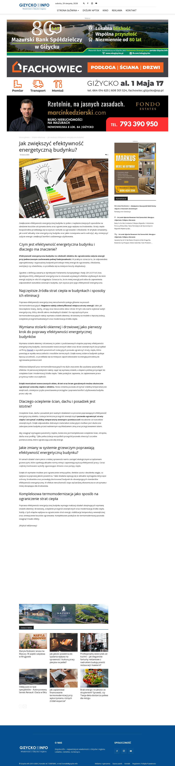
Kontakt (131, 10)
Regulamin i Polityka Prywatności (144, 764)
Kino (105, 10)
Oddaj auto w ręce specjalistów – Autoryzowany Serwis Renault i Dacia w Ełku (33, 689)
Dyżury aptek (91, 10)
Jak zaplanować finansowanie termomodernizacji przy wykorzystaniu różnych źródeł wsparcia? (61, 695)
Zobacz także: (26, 628)
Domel (30, 350)
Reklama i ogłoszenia (102, 764)
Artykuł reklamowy (38, 137)
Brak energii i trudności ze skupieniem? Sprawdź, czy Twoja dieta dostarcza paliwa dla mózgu (94, 694)
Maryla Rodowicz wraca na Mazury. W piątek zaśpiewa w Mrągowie (32, 654)
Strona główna (67, 10)
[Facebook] (88, 3)
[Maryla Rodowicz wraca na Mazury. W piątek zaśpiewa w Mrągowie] (33, 641)
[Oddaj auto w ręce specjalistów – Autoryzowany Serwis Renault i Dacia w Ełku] (33, 677)
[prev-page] (20, 706)
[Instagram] (92, 3)
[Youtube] (96, 3)
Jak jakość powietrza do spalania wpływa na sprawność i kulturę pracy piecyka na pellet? (62, 658)
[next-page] (24, 706)
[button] (84, 3)
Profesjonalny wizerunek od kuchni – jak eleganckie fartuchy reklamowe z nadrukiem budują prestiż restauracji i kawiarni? (93, 659)
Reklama (117, 10)
